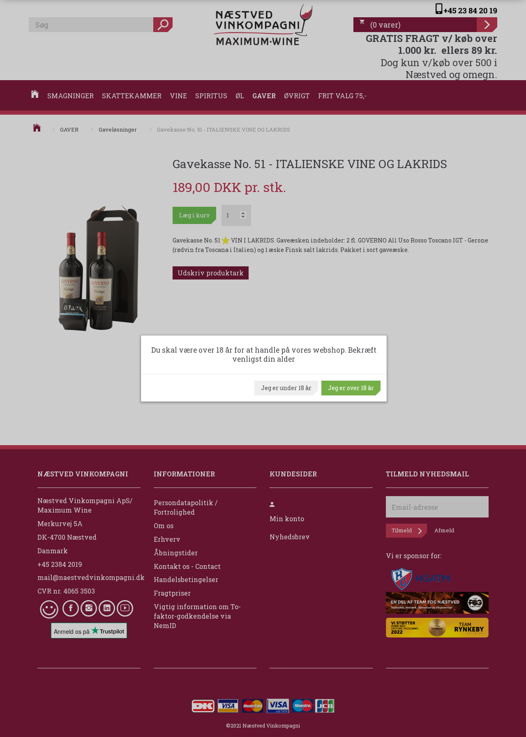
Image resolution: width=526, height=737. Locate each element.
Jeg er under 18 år (286, 388)
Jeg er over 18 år (351, 388)
